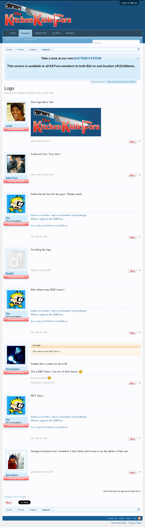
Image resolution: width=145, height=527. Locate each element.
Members (70, 33)
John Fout (12, 178)
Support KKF (41, 33)
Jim (8, 218)
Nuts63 (10, 273)
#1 (139, 141)
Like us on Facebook (61, 215)
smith (37, 93)
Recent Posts (30, 40)
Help (121, 518)
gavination (12, 475)
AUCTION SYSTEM (87, 58)
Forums (25, 33)
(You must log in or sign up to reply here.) (122, 491)
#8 (139, 472)
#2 (139, 175)
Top (134, 518)
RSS (139, 518)
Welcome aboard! (98, 82)
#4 (139, 270)
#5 (139, 332)
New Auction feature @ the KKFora (121, 82)
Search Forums (13, 40)
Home (13, 33)
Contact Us (112, 518)
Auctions (56, 33)
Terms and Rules (119, 523)
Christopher (12, 369)
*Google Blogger (78, 215)
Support (21, 93)
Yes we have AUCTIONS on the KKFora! (49, 225)
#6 (139, 383)
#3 (139, 237)
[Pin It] (132, 142)
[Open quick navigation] (138, 49)
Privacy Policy (135, 523)
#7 (139, 438)
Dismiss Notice (137, 58)
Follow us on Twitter (40, 215)
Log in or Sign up (129, 3)
